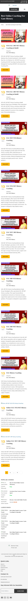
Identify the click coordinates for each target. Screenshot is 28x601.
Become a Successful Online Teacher (18, 499)
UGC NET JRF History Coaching (13, 233)
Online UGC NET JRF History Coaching (16, 442)
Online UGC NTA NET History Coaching (16, 409)
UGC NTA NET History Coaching (14, 187)
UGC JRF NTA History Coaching (13, 280)
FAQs (2, 571)
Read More (5, 69)
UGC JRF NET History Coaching (13, 328)
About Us (2, 564)
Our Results (3, 565)
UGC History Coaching (13, 373)
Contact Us (3, 569)
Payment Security (4, 567)
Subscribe (20, 591)
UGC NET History (10, 52)
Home (2, 24)
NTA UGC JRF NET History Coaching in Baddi (15, 47)
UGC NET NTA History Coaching (14, 139)
